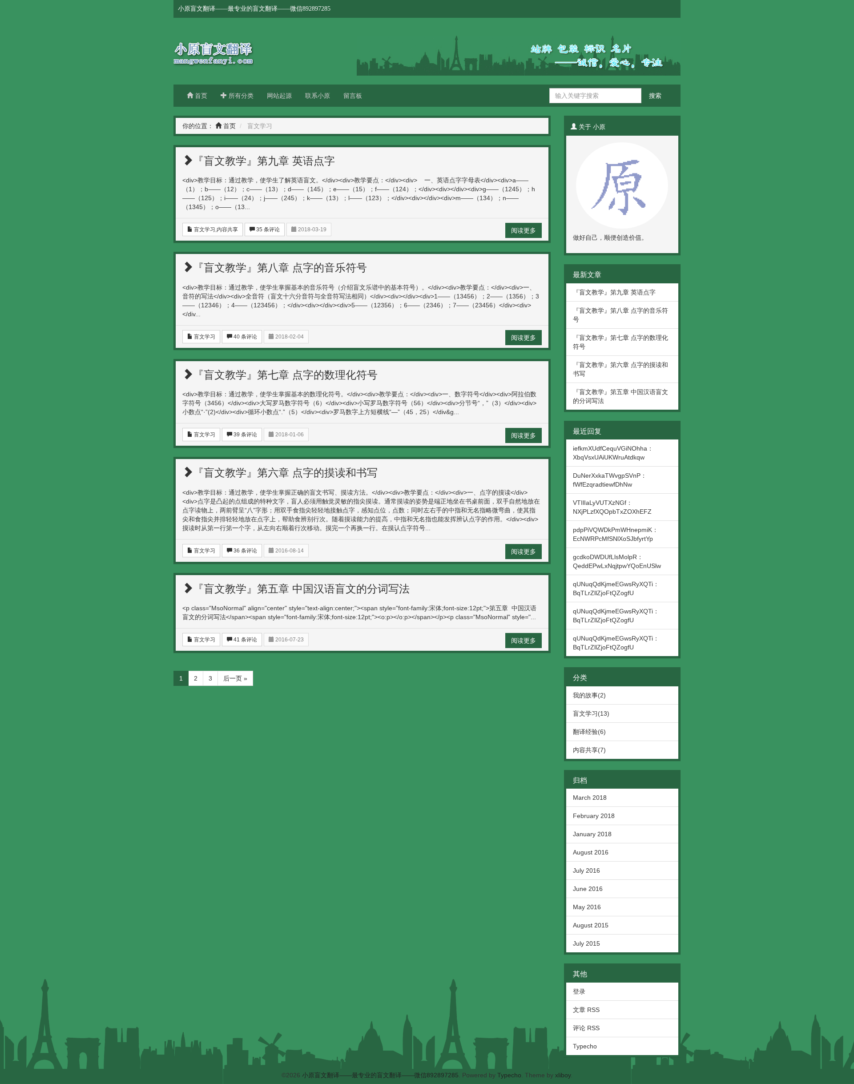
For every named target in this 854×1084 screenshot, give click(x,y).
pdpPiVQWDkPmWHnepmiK (612, 529)
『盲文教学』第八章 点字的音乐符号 (280, 268)
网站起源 (279, 95)
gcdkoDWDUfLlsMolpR (605, 556)
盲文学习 (204, 229)
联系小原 (317, 95)
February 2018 (594, 815)
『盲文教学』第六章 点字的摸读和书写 (285, 473)
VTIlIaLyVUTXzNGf (599, 502)
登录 (579, 991)
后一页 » (235, 678)
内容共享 (227, 229)
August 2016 (590, 852)
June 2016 (588, 888)
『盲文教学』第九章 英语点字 (264, 161)
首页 (200, 95)
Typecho (585, 1046)
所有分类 (240, 95)
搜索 (655, 95)
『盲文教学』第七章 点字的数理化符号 (285, 375)
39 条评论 (244, 434)
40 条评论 (244, 337)
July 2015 (586, 943)
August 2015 (590, 925)
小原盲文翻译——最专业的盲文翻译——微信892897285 (240, 51)
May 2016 (587, 907)
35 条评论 (267, 229)
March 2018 (590, 797)
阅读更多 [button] (523, 230)
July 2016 (586, 870)
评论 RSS (586, 1028)
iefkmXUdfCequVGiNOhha (610, 448)
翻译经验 (585, 731)
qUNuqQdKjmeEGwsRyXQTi (613, 584)
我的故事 (585, 695)
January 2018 (592, 834)
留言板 (352, 95)
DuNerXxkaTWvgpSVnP (606, 475)
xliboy (563, 1075)
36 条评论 (244, 551)
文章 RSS (586, 1009)
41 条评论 (244, 640)
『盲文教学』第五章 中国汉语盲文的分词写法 (301, 589)
